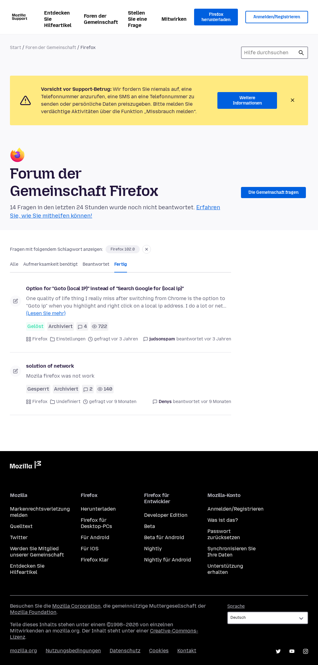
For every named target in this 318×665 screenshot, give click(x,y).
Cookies (159, 651)
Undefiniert (68, 401)
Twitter (19, 537)
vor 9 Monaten (216, 401)
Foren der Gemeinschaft (101, 19)
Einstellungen (70, 339)
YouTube (291, 651)
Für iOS (89, 549)
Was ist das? (222, 520)
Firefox (40, 339)
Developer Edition (166, 515)
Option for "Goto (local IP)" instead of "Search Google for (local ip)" (105, 288)
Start (15, 47)
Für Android (95, 537)
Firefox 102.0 (123, 249)
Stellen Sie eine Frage (137, 19)
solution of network (50, 366)
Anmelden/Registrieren (276, 17)
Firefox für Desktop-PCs (96, 523)
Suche (301, 53)
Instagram (305, 651)
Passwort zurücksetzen (223, 534)
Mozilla (25, 466)
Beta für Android (164, 537)
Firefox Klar (95, 560)
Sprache (236, 606)
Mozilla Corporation (76, 606)
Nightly (153, 549)
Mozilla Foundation (33, 612)
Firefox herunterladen (216, 17)
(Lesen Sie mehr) (46, 313)
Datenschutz (125, 651)
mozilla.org (23, 651)
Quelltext (21, 526)
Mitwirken (174, 19)
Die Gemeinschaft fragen (273, 192)
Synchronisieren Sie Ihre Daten (231, 552)
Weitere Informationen (247, 100)
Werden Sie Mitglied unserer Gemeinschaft (37, 552)
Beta (149, 526)
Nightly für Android (167, 560)
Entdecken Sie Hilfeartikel (57, 19)
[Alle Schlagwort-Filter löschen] (146, 249)
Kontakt (186, 651)
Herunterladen (98, 509)
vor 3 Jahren (217, 339)
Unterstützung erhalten (225, 569)
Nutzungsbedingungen (73, 651)
